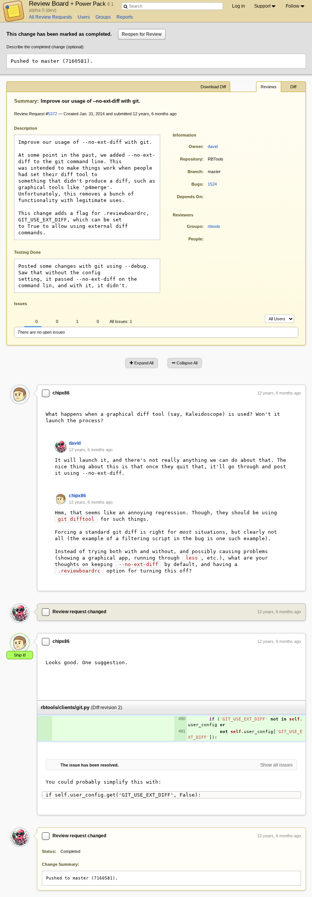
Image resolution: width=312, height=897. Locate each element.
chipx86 (61, 393)
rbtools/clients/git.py (65, 707)
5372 (52, 113)
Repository (191, 159)
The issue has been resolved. (89, 765)
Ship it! (20, 655)
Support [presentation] (262, 6)
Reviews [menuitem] (269, 86)
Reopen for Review (142, 34)
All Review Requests (50, 17)
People (195, 239)
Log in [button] (238, 6)
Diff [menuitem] (293, 86)
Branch (195, 171)
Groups (103, 17)
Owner (195, 146)
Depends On (189, 196)
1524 (212, 184)
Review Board (68, 3)
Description (31, 127)
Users (84, 17)
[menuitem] (265, 6)
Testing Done (27, 252)
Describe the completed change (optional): (45, 47)
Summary (25, 101)
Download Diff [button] (213, 86)
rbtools (214, 226)
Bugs (196, 184)
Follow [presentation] (292, 6)
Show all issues (276, 765)
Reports (124, 17)
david (213, 146)
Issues (20, 303)
